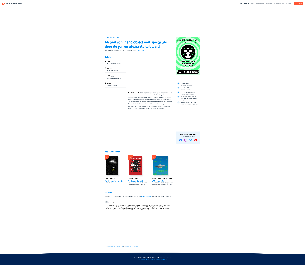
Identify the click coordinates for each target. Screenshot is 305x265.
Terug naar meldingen (112, 37)
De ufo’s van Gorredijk (136, 181)
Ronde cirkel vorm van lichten (188, 102)
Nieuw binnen (182, 78)
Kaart (252, 3)
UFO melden (141, 259)
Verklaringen (260, 3)
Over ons (147, 259)
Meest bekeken (194, 78)
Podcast (288, 3)
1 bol (108, 63)
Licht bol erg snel (185, 83)
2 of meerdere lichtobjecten (188, 92)
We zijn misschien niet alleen (114, 181)
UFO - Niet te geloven (159, 181)
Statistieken (269, 3)
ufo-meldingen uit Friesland (131, 246)
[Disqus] (139, 220)
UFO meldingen (244, 3)
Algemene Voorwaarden (156, 259)
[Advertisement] (152, 23)
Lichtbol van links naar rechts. (188, 88)
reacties (141, 50)
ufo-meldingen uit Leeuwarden (115, 246)
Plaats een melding (146, 196)
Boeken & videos (279, 3)
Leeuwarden (110, 77)
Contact (165, 259)
